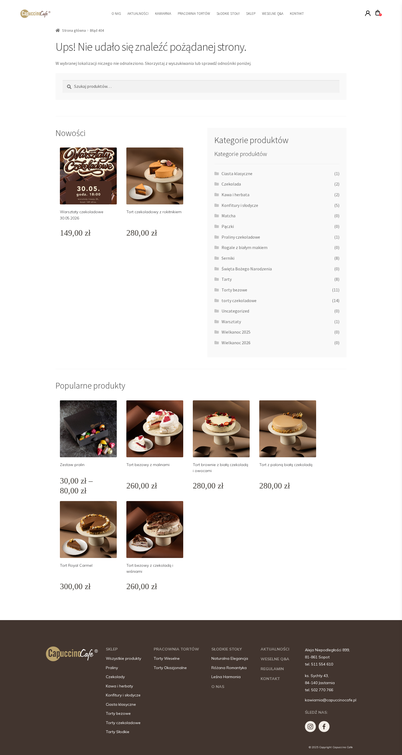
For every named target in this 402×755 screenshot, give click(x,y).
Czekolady (115, 677)
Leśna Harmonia (226, 677)
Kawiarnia (163, 13)
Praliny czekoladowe (241, 237)
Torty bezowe (234, 290)
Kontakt (297, 13)
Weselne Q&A (272, 13)
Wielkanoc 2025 (236, 332)
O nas (116, 13)
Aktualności (137, 13)
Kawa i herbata (235, 194)
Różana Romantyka (229, 668)
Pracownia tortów (194, 13)
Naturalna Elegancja (229, 658)
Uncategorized (235, 311)
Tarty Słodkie (117, 732)
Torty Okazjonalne (170, 668)
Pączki (228, 226)
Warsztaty (231, 321)
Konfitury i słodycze (240, 205)
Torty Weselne (167, 658)
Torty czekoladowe (123, 723)
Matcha (228, 215)
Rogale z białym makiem (244, 247)
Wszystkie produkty (123, 658)
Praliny (112, 668)
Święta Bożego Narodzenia (247, 268)
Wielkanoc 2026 (236, 342)
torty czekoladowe (239, 300)
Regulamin (272, 668)
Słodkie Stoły (228, 13)
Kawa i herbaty (119, 686)
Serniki (228, 258)
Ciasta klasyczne (237, 173)
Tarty (227, 279)
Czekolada (231, 184)
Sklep (250, 13)
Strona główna (74, 30)
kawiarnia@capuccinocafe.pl (330, 700)
